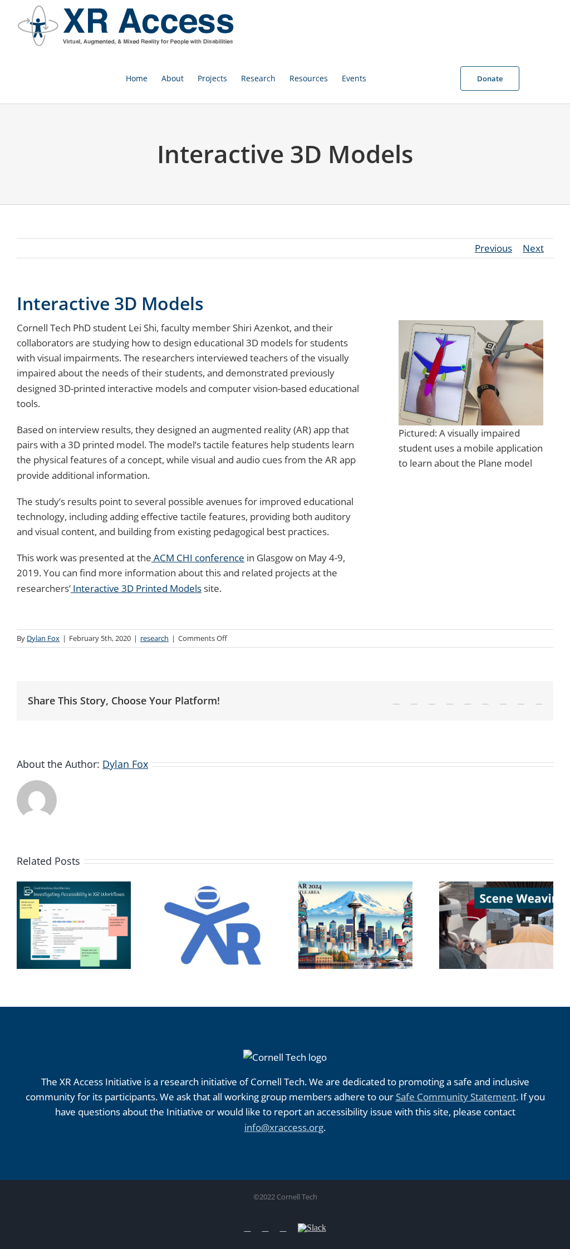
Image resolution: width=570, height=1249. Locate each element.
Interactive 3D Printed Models (136, 588)
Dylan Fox (43, 638)
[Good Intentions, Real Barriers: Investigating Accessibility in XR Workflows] (74, 887)
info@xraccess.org (283, 1127)
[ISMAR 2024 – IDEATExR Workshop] (355, 887)
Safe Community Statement (456, 1096)
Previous (493, 248)
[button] (536, 78)
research (154, 638)
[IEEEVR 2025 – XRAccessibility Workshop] (215, 887)
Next (533, 248)
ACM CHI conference (197, 557)
